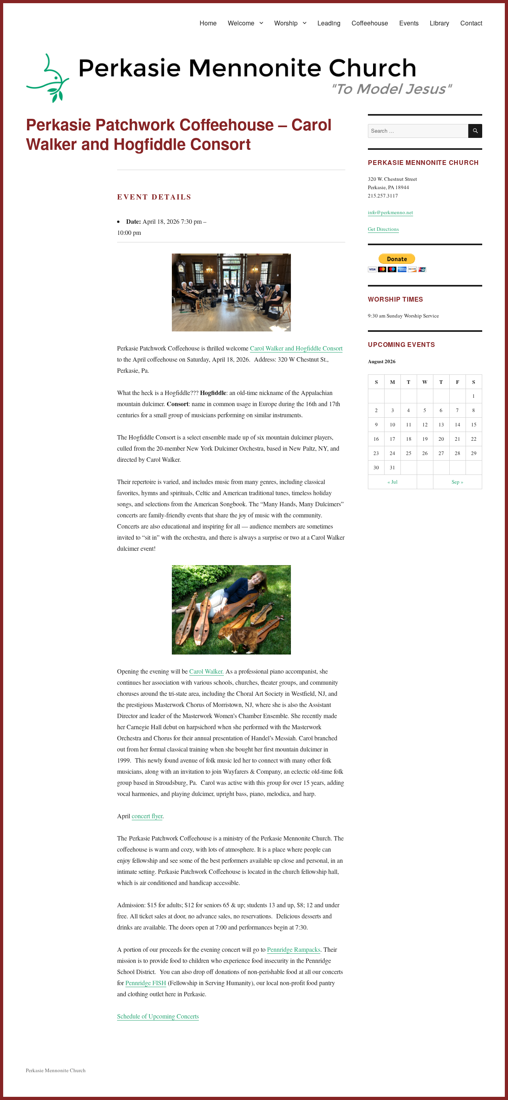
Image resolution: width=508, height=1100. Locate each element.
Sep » (458, 481)
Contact (471, 22)
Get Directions (383, 228)
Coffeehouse (370, 22)
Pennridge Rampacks (293, 949)
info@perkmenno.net (390, 212)
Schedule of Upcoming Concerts (158, 1016)
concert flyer (147, 815)
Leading (329, 22)
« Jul (392, 481)
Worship (286, 22)
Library (439, 22)
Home (208, 22)
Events (409, 22)
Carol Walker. (206, 671)
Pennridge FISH (145, 982)
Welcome (241, 22)
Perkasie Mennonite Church (56, 1070)
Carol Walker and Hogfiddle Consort (296, 348)
